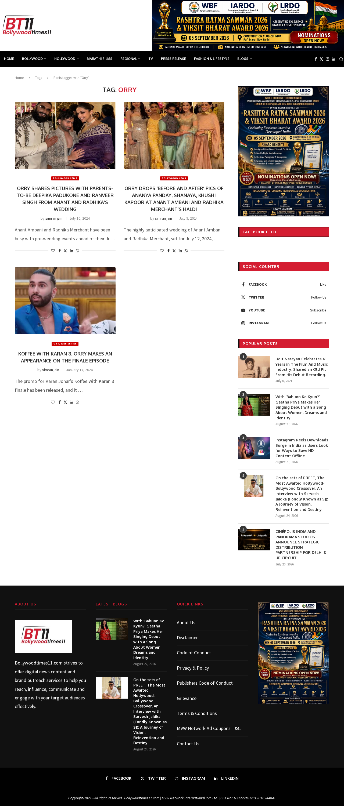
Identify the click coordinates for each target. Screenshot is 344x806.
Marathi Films (99, 59)
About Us (186, 622)
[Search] (341, 59)
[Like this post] (53, 250)
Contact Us (188, 743)
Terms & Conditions (197, 713)
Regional (128, 59)
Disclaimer (187, 637)
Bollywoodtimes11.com (39, 663)
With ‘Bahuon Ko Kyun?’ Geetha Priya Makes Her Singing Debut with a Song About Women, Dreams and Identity (301, 407)
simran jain (53, 218)
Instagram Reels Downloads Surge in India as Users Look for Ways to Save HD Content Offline (301, 448)
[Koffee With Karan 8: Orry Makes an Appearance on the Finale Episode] (65, 300)
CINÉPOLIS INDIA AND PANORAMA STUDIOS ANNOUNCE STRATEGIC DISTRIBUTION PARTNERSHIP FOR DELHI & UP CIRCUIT (301, 544)
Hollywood (64, 59)
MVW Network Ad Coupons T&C (209, 728)
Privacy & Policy (193, 668)
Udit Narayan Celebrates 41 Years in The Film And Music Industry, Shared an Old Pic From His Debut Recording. (301, 367)
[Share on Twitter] (65, 250)
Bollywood (32, 59)
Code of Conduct (194, 652)
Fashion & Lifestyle (211, 59)
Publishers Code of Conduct (205, 683)
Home (9, 59)
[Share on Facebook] (60, 250)
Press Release (173, 59)
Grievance (186, 698)
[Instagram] (327, 59)
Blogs (242, 59)
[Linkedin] (333, 59)
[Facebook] (316, 59)
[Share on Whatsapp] (77, 250)
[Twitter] (321, 59)
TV (150, 59)
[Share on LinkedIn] (71, 250)
